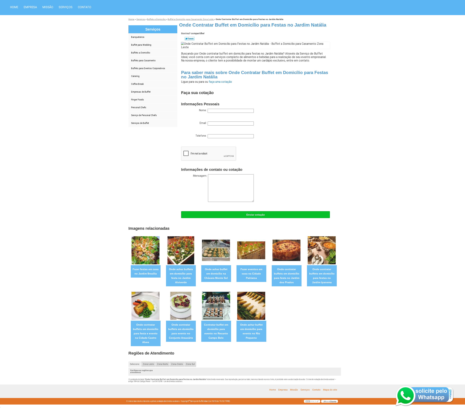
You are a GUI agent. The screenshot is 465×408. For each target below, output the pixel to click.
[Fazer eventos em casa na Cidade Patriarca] (251, 250)
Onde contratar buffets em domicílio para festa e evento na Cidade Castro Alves (145, 333)
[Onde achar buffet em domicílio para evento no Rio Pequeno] (251, 305)
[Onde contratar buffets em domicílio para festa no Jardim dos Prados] (286, 250)
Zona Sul (190, 364)
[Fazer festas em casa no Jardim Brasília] (145, 250)
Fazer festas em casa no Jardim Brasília (146, 271)
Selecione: (135, 364)
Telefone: (201, 135)
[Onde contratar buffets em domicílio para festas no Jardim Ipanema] (322, 250)
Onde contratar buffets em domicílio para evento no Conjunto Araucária (181, 331)
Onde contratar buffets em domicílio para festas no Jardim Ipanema (322, 276)
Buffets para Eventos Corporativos (148, 68)
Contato (84, 7)
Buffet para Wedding (141, 45)
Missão (47, 7)
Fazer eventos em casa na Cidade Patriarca (251, 273)
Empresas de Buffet (141, 92)
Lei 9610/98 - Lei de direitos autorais (167, 381)
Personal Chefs (138, 107)
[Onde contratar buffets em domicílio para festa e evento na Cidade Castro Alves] (145, 305)
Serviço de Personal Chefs (144, 115)
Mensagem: (200, 175)
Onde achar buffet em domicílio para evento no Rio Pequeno (251, 331)
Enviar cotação (255, 214)
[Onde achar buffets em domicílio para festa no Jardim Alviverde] (181, 250)
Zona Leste (148, 364)
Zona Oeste (177, 364)
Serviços (65, 7)
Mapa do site (330, 389)
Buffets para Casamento (143, 60)
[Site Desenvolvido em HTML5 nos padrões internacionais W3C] (312, 401)
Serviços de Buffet (140, 123)
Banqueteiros (137, 37)
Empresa (30, 7)
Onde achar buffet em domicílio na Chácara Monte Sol (216, 273)
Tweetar (190, 38)
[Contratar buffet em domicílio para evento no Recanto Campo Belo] (216, 305)
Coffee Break (137, 84)
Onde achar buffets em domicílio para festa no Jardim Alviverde (181, 276)
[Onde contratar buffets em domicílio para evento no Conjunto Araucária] (181, 305)
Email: (204, 123)
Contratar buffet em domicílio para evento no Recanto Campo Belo (216, 331)
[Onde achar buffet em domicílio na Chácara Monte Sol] (216, 250)
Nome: (203, 110)
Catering (135, 76)
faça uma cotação (220, 81)
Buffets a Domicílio (140, 52)
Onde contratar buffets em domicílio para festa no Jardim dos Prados (286, 276)
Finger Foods (137, 99)
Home (14, 7)
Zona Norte (162, 364)
